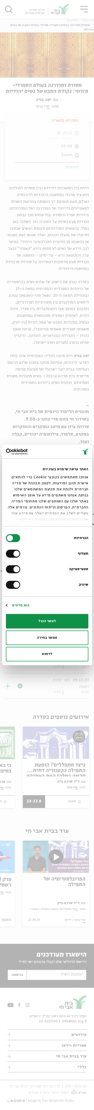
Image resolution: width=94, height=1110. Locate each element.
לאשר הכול (47, 621)
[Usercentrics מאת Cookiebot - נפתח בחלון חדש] (27, 451)
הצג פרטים (20, 605)
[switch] (14, 554)
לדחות (47, 654)
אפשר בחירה (47, 637)
